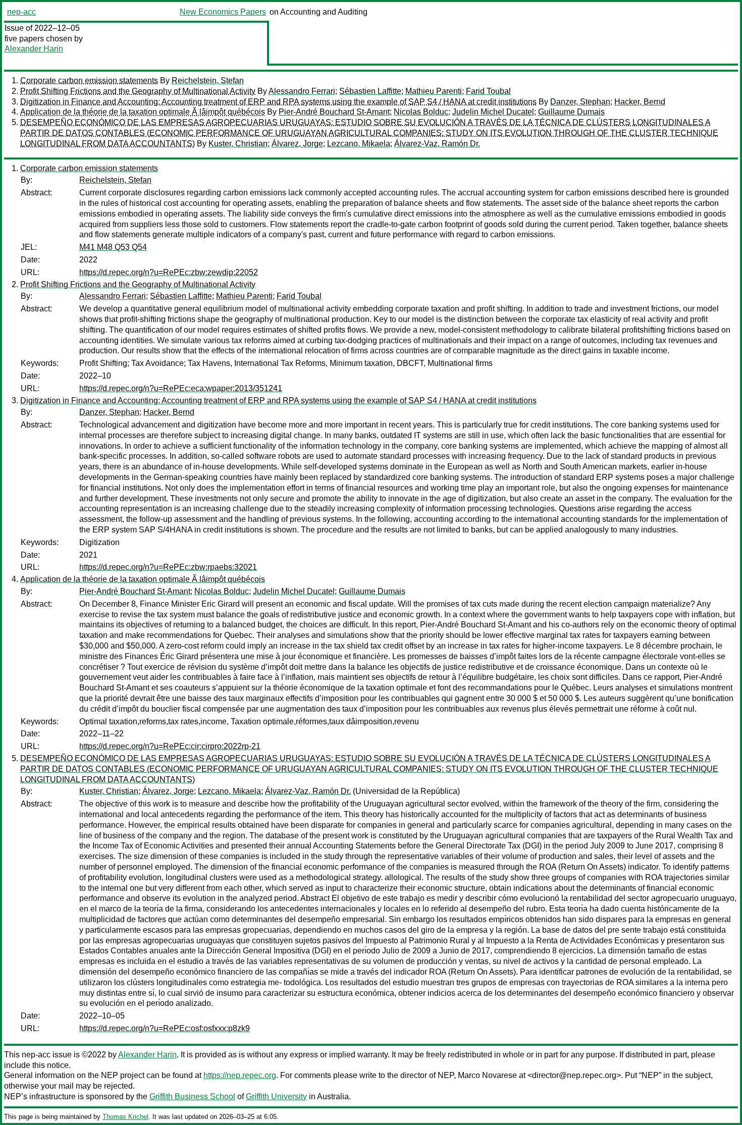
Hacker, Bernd (639, 101)
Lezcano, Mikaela (358, 143)
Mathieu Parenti (433, 91)
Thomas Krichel (125, 1116)
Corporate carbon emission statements (89, 80)
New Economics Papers (223, 12)
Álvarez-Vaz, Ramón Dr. (437, 143)
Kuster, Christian (238, 143)
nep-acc (21, 12)
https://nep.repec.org (239, 1075)
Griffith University (276, 1096)
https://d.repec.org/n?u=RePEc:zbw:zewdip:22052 (168, 272)
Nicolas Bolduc (421, 112)
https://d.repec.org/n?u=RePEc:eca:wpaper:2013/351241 (180, 388)
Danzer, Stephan (580, 101)
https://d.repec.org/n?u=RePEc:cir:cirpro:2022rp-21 (169, 746)
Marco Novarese (487, 1075)
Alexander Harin (34, 48)
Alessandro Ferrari (302, 91)
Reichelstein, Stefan (208, 80)
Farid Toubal (488, 91)
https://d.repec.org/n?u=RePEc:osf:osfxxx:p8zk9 (164, 1028)
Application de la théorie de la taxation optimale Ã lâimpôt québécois (142, 112)
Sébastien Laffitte (370, 91)
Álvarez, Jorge (297, 143)
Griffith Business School (192, 1096)
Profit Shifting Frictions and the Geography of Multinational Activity (137, 91)
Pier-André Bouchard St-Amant (334, 112)
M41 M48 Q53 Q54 (113, 247)
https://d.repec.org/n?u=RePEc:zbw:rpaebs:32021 (168, 567)
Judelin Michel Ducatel (493, 112)
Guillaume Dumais (571, 112)
